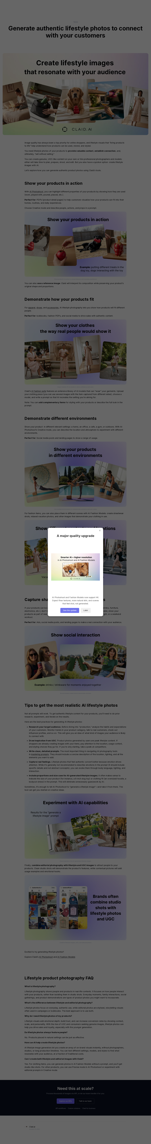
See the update (69, 610)
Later (85, 610)
